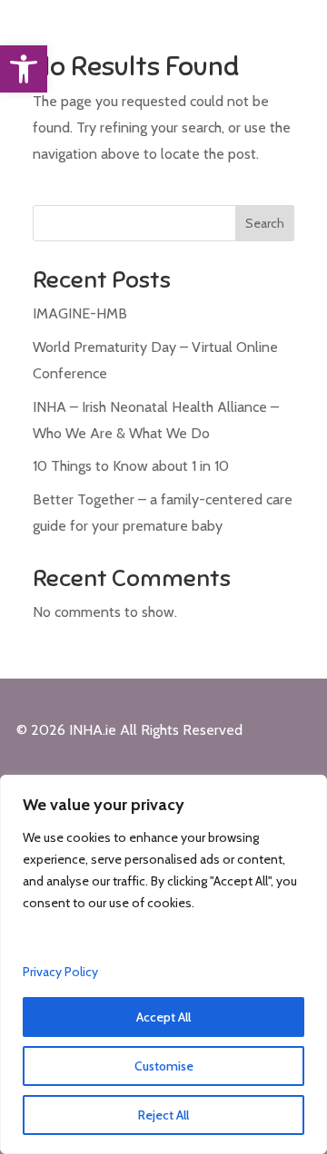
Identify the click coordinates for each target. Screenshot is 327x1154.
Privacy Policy (60, 971)
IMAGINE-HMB (80, 313)
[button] (23, 69)
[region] (163, 964)
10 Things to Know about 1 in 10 (131, 465)
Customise (163, 1066)
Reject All (163, 1115)
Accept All (163, 1017)
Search (264, 223)
